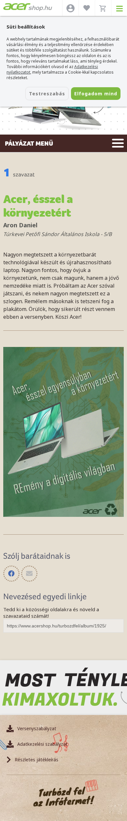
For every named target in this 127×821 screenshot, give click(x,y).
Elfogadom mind (95, 93)
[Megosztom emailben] (29, 573)
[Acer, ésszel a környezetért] (63, 515)
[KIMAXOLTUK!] (63, 687)
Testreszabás (47, 93)
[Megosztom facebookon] (11, 573)
